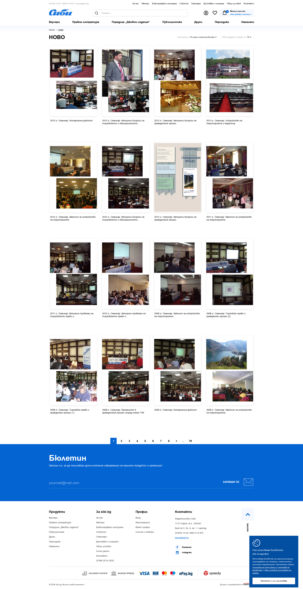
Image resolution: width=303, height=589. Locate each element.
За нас (135, 3)
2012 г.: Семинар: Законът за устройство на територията (73, 218)
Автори (145, 3)
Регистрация (143, 522)
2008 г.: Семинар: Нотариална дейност (175, 410)
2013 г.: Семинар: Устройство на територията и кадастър (224, 122)
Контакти (249, 3)
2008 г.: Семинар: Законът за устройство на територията (229, 411)
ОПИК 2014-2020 (105, 560)
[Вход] (206, 13)
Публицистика (56, 532)
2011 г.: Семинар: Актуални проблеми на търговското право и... (71, 315)
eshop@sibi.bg (82, 4)
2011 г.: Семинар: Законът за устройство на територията (229, 218)
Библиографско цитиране (164, 3)
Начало (52, 30)
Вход (138, 517)
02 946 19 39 (54, 4)
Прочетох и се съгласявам (274, 581)
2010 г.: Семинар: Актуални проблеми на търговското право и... (124, 315)
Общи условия (234, 3)
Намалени (54, 546)
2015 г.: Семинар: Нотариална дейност (71, 120)
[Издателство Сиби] (60, 12)
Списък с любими (145, 532)
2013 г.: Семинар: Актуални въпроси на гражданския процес (175, 122)
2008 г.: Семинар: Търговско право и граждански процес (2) (226, 315)
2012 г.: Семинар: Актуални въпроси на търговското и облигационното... (123, 218)
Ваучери (53, 517)
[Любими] (215, 13)
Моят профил (143, 527)
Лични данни (102, 551)
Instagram (186, 552)
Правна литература (60, 522)
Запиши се (231, 482)
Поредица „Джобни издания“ (64, 527)
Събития (184, 3)
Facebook (186, 547)
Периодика (54, 541)
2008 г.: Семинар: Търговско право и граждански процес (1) (69, 411)
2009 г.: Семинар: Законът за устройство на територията (177, 315)
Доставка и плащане (214, 3)
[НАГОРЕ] (247, 514)
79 (190, 441)
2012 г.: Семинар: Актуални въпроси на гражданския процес (175, 218)
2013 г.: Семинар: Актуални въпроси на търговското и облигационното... (123, 122)
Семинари (196, 3)
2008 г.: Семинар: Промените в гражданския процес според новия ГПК (123, 411)
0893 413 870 (68, 4)
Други (52, 536)
